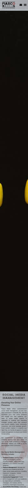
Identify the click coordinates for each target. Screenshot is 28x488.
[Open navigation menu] (25, 5)
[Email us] (21, 5)
